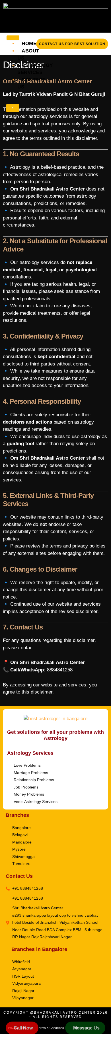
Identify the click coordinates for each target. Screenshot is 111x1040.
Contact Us (31, 83)
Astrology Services (35, 69)
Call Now (23, 1028)
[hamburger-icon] (13, 37)
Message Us (86, 1028)
